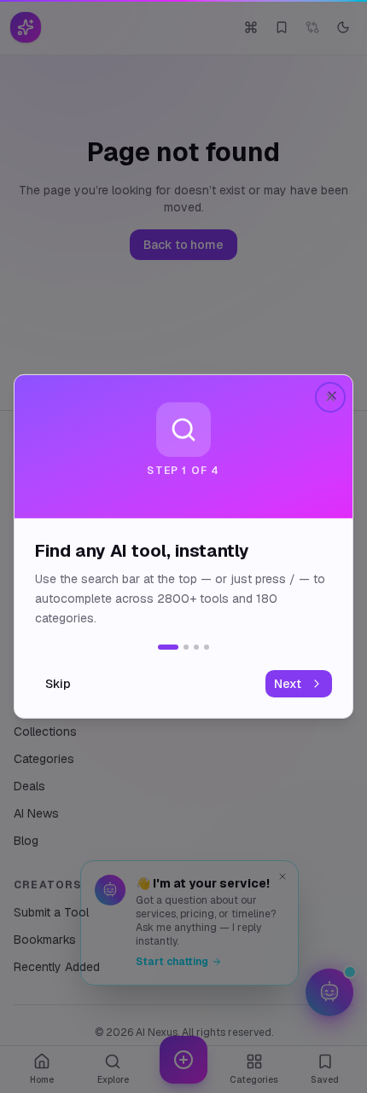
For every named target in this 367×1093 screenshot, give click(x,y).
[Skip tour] (330, 397)
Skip (58, 683)
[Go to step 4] (206, 647)
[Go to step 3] (196, 647)
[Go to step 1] (168, 647)
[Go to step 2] (186, 647)
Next (287, 683)
